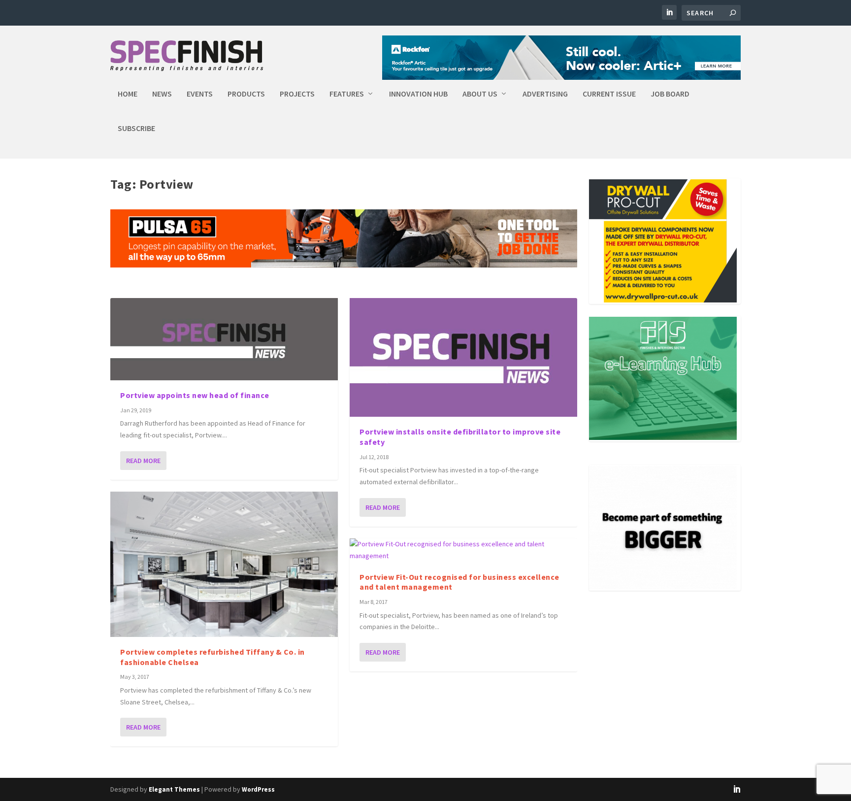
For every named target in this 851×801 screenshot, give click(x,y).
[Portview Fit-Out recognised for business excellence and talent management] (463, 550)
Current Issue (609, 94)
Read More (143, 460)
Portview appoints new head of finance (194, 395)
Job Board (670, 94)
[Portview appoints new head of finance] (224, 339)
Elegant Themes (174, 789)
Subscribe (136, 128)
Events (200, 94)
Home (127, 94)
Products (246, 94)
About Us (479, 94)
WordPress (258, 789)
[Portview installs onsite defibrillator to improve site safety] (463, 357)
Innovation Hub (418, 94)
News (162, 94)
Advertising (545, 94)
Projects (297, 94)
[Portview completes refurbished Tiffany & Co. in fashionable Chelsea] (224, 564)
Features (346, 94)
